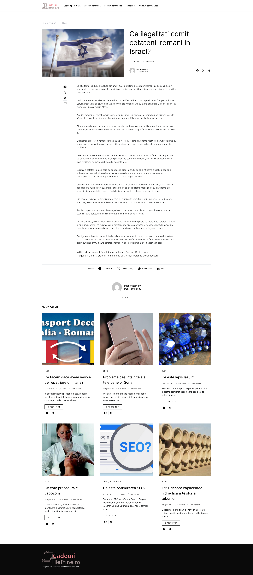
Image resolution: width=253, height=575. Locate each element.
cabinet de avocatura (138, 252)
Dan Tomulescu (142, 69)
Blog (64, 23)
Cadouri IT (115, 482)
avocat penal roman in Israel (108, 252)
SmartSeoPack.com (71, 566)
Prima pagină (49, 23)
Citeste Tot (54, 407)
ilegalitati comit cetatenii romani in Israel (101, 255)
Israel (129, 255)
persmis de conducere (145, 255)
